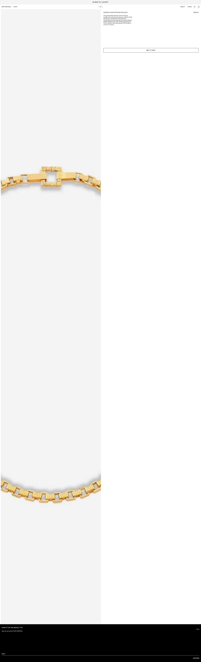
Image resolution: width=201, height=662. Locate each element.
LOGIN (189, 6)
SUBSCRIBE (196, 658)
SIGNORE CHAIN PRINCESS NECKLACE (115, 12)
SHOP (15, 6)
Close (197, 629)
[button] (195, 7)
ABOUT (183, 6)
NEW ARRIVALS (6, 6)
